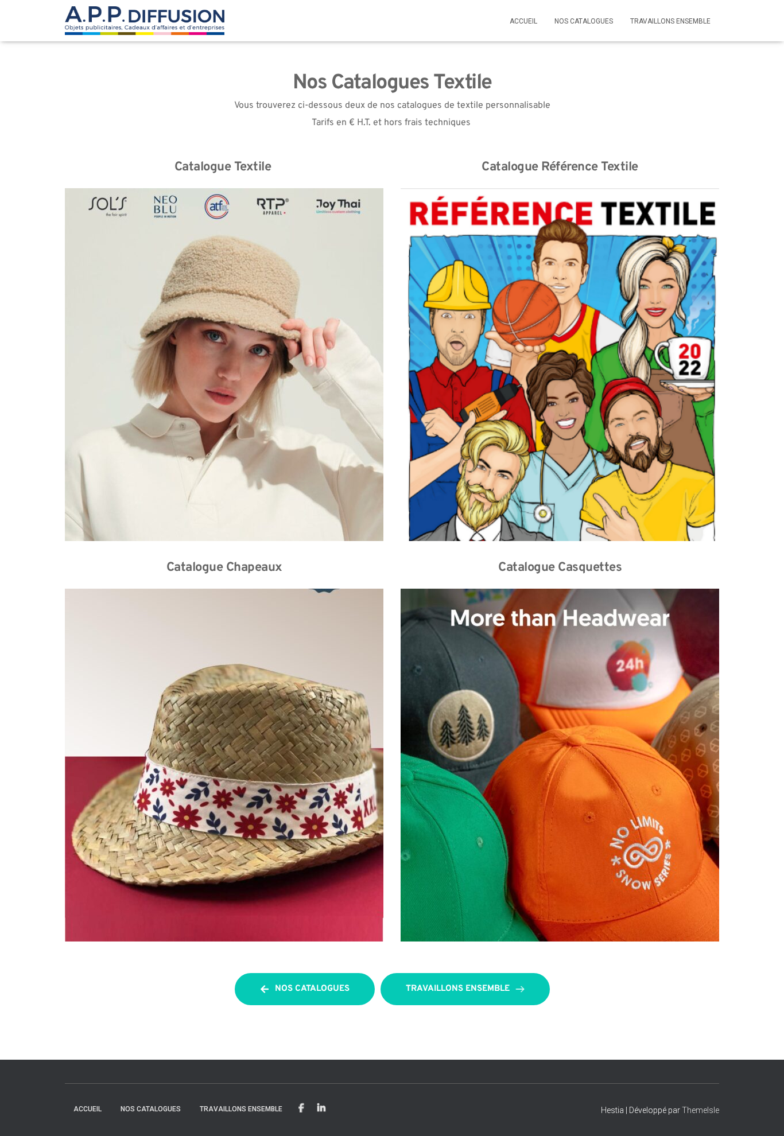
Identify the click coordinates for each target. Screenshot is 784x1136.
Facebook (301, 1108)
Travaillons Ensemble (670, 21)
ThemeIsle (700, 1110)
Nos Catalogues (583, 21)
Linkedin (321, 1108)
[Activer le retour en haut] (761, 1113)
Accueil (523, 21)
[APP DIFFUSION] (145, 20)
